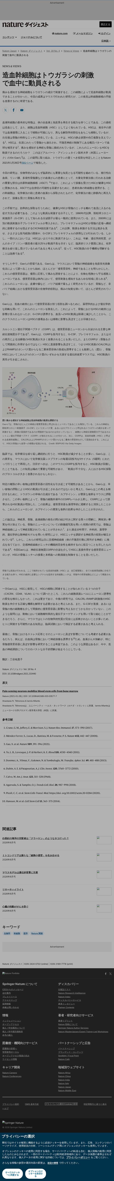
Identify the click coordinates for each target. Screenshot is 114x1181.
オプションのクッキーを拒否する (35, 1173)
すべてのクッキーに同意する (12, 1173)
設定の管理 (53, 1163)
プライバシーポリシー (78, 1157)
